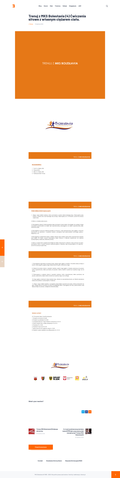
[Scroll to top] (115, 474)
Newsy (31, 24)
